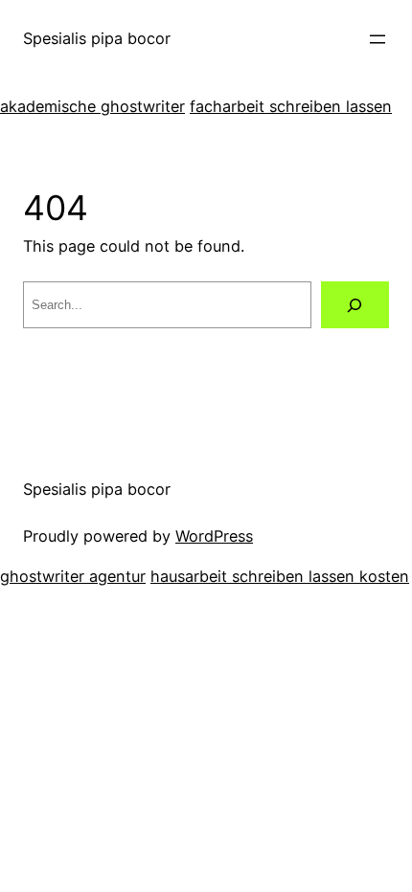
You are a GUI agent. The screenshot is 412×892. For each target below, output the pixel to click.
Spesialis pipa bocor (97, 38)
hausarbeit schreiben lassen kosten (279, 576)
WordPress (214, 536)
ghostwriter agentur (73, 576)
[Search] (355, 305)
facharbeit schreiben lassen (291, 106)
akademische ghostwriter (92, 106)
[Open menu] (377, 39)
